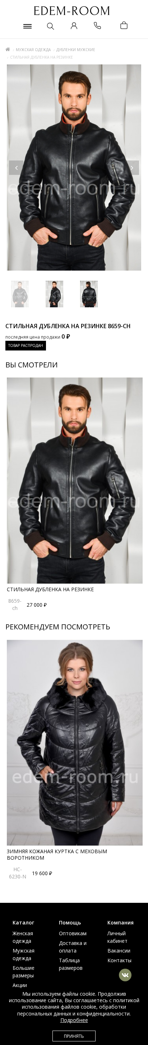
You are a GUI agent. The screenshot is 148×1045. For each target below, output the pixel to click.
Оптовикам (73, 933)
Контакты (119, 960)
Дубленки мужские (75, 49)
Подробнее (74, 1020)
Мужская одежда (33, 49)
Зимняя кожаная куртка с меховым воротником (57, 854)
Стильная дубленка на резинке (50, 589)
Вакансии (118, 950)
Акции (20, 985)
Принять (74, 1036)
